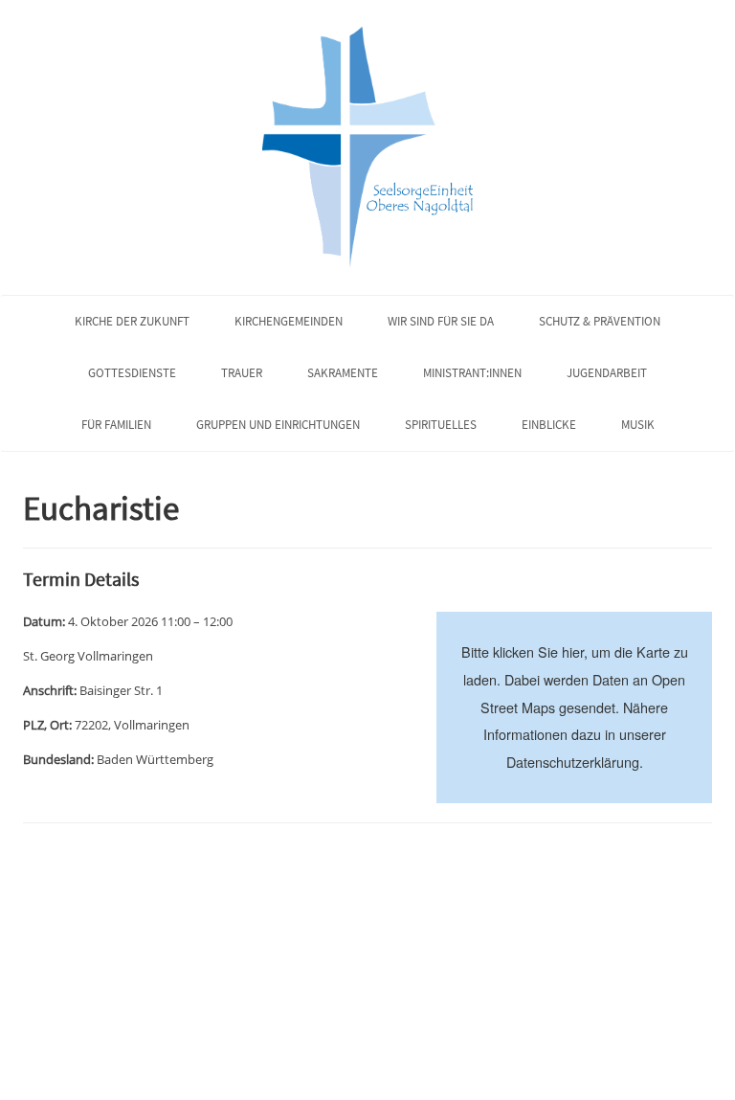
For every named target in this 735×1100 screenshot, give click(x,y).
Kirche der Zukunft (132, 321)
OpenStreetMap (609, 794)
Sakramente (342, 373)
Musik (638, 424)
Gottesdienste (132, 373)
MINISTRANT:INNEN (472, 373)
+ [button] (463, 637)
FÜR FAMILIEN (116, 424)
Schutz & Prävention (599, 321)
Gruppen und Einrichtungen (278, 424)
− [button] (463, 666)
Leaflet (534, 794)
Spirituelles (441, 424)
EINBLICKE (549, 424)
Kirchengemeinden (288, 321)
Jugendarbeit (607, 373)
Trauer (241, 373)
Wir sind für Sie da (441, 321)
